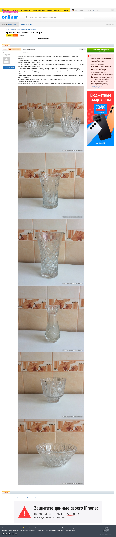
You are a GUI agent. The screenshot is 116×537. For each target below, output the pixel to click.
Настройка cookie (70, 530)
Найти (82, 49)
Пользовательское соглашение (52, 528)
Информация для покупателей (55, 530)
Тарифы (32, 528)
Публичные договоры (68, 528)
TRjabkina (5, 52)
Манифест (38, 528)
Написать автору (10, 67)
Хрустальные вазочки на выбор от (25, 32)
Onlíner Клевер (78, 10)
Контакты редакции (16, 528)
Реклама (25, 528)
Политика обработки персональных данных (15, 530)
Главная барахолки (10, 29)
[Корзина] (112, 17)
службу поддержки (97, 87)
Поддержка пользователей (37, 530)
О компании (5, 528)
